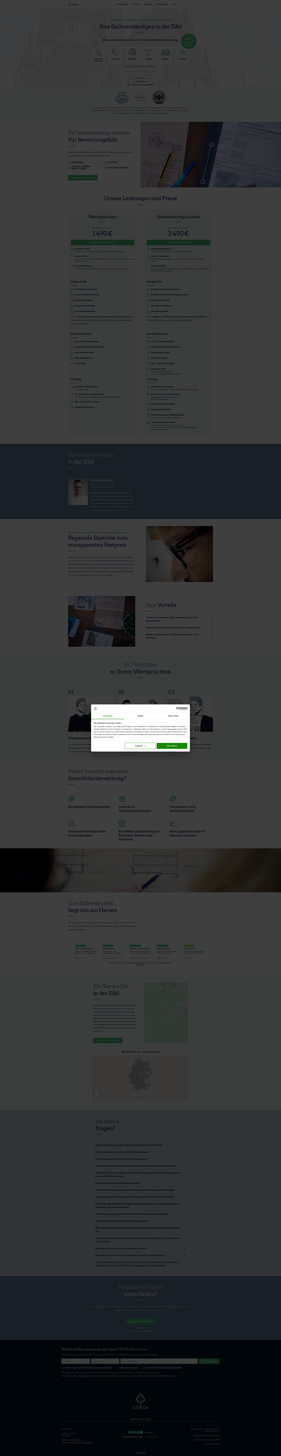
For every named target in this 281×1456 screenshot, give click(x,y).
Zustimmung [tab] (108, 716)
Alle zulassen (172, 746)
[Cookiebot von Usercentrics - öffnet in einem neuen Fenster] (177, 708)
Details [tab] (140, 716)
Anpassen (139, 746)
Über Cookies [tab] (173, 716)
